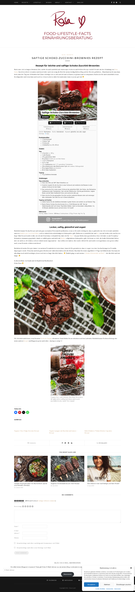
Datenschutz (109, 588)
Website (16, 538)
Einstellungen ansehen (123, 584)
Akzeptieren (91, 584)
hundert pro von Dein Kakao (29, 233)
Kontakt (68, 2)
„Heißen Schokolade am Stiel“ (95, 253)
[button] (131, 568)
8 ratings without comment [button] (46, 501)
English (80, 2)
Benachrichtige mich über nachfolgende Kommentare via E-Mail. (38, 543)
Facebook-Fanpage (46, 338)
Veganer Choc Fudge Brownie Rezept (26, 431)
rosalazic (103, 443)
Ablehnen (107, 584)
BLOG (64, 54)
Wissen (49, 2)
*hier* (72, 236)
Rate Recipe (81, 123)
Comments (32, 443)
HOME (16, 2)
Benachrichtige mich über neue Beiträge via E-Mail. (34, 548)
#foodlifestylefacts (83, 220)
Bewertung (17, 506)
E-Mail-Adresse (17, 532)
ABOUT (57, 2)
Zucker (63, 238)
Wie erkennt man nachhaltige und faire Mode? (103, 483)
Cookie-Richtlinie (100, 588)
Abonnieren (67, 574)
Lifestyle (37, 2)
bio (98, 233)
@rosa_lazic (70, 220)
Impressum (117, 588)
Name (16, 526)
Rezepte (25, 2)
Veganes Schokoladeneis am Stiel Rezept (65, 483)
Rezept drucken (56, 123)
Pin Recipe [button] (69, 123)
